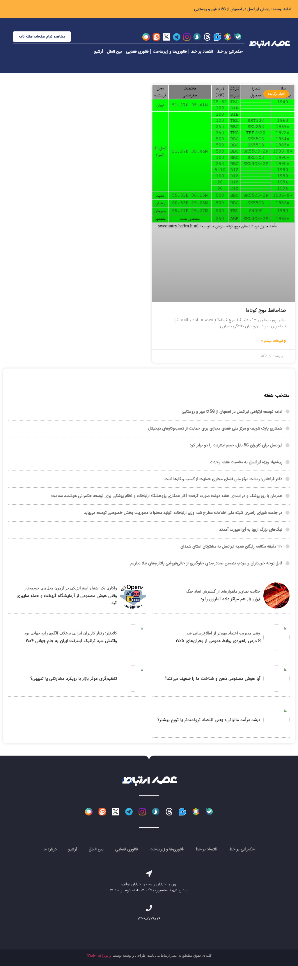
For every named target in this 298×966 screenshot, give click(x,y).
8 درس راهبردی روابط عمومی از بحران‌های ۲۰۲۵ (218, 640)
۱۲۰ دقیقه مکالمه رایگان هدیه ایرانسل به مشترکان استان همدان (231, 546)
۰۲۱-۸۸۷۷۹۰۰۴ (149, 918)
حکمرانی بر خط (230, 51)
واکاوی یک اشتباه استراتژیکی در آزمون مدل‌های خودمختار (71, 588)
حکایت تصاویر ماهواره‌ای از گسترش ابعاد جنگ (223, 591)
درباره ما (50, 849)
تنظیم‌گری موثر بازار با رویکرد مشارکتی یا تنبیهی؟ (73, 678)
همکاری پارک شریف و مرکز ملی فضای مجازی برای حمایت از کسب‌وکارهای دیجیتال (215, 428)
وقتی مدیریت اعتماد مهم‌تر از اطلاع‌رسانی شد (223, 633)
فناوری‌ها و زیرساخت (170, 51)
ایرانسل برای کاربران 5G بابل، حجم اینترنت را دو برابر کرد (236, 445)
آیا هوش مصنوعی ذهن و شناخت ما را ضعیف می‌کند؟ (212, 678)
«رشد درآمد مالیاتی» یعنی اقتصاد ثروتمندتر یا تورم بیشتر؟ (208, 719)
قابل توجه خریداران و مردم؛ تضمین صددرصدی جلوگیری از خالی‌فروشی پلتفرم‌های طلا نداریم (206, 563)
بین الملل (114, 51)
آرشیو (98, 51)
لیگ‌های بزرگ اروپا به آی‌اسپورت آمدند (250, 529)
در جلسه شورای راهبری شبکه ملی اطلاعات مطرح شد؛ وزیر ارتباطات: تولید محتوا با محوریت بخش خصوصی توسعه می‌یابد (183, 512)
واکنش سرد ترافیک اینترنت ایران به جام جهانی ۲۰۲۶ (71, 640)
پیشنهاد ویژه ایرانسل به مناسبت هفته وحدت (246, 462)
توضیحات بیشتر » (273, 341)
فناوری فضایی (137, 51)
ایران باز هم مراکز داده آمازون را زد (230, 598)
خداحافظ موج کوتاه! (266, 310)
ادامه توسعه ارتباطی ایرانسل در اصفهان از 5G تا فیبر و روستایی (242, 9)
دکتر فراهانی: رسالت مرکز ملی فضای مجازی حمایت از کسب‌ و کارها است (223, 479)
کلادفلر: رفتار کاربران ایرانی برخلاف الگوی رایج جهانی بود (70, 633)
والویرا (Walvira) (99, 956)
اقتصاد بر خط (202, 51)
